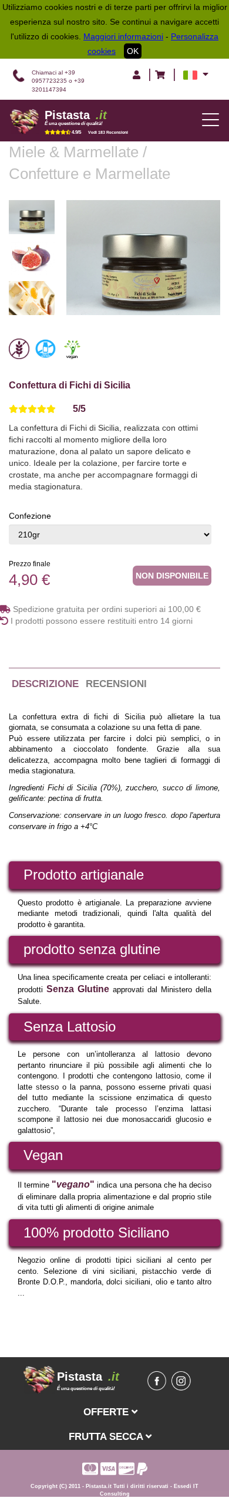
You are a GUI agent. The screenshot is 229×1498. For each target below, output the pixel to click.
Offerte (107, 1411)
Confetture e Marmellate (89, 173)
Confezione (30, 515)
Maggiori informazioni (123, 36)
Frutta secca (107, 1436)
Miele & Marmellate (76, 152)
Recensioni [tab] (116, 683)
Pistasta (76, 115)
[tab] (105, 409)
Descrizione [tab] (45, 683)
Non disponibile (172, 575)
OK (133, 51)
